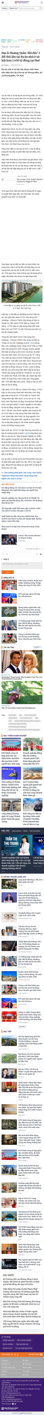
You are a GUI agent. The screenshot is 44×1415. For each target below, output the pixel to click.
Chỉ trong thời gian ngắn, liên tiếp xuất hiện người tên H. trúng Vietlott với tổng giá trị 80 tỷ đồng (21, 1324)
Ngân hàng (21, 1115)
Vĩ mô (3, 871)
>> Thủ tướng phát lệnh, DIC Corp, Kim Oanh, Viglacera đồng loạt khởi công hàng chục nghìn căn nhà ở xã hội (22, 476)
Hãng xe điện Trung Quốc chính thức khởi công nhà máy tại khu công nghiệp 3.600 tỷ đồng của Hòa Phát (29, 1015)
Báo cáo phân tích (22, 1344)
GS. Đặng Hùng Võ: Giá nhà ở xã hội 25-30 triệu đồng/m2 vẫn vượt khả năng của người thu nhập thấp (21, 490)
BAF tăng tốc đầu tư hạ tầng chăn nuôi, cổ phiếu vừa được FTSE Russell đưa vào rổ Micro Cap (32, 818)
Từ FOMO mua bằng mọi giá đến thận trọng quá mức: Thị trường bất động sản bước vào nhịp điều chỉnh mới (30, 1232)
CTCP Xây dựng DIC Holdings (17, 727)
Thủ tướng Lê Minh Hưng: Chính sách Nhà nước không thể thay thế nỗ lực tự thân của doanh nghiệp (11, 788)
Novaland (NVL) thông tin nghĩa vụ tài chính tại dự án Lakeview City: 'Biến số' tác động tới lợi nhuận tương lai (30, 1215)
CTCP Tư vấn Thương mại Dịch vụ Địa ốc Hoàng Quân (24, 730)
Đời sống (21, 1077)
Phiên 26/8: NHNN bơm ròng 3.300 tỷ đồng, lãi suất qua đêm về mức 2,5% (29, 974)
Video (25, 831)
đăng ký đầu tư (13, 718)
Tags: (3, 715)
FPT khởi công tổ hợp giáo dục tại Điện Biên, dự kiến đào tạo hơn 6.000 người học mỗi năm (11, 758)
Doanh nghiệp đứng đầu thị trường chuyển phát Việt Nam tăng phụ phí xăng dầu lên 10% (32, 758)
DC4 (32, 343)
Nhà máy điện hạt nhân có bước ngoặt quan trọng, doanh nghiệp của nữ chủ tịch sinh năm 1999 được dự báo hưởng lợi (22, 1314)
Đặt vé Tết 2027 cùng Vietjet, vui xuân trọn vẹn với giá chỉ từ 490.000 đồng (29, 1200)
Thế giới (20, 885)
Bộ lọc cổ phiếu (8, 1344)
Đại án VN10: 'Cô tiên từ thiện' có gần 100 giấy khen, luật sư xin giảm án (30, 1071)
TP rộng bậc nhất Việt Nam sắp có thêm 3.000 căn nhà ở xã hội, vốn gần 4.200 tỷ (21, 509)
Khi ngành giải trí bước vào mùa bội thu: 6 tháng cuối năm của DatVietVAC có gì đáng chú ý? (30, 1263)
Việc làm (20, 1100)
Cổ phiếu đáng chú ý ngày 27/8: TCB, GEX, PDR (29, 914)
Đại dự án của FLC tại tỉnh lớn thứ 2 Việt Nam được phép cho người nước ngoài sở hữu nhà (30, 1057)
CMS (23, 1413)
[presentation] (3, 848)
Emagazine (16, 831)
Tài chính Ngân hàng (24, 980)
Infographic (35, 831)
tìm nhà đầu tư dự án (26, 718)
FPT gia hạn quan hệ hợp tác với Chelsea (29, 595)
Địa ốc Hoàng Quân (30, 715)
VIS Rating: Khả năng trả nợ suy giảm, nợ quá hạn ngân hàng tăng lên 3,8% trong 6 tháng (30, 1108)
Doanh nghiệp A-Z (23, 936)
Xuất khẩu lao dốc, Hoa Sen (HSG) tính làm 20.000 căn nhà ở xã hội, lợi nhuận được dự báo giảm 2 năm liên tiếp (22, 518)
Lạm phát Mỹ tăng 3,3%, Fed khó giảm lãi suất (30, 881)
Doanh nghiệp (14, 47)
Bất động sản (22, 1064)
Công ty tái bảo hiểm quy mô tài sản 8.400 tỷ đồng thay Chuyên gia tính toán (29, 636)
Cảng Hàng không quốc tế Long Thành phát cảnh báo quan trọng (11, 817)
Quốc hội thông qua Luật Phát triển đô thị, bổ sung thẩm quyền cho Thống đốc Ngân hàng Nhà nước (30, 1248)
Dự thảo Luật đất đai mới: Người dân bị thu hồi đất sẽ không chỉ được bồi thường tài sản (29, 1186)
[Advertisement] (22, 24)
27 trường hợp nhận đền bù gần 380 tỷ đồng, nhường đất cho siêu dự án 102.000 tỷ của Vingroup (30, 624)
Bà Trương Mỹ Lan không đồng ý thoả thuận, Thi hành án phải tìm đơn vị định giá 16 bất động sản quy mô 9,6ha (21, 1281)
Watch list (13, 8)
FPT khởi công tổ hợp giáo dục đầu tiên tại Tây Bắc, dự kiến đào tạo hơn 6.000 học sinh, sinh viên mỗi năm (30, 1123)
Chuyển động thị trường (25, 918)
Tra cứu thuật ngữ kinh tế (23, 1348)
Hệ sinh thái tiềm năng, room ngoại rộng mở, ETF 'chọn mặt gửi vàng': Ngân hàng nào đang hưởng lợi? (29, 1139)
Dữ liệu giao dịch (8, 1340)
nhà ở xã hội (12, 715)
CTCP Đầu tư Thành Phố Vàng (17, 724)
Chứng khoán (6, 1364)
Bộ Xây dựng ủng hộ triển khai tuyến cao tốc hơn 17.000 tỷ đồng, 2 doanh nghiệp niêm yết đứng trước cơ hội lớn (30, 1041)
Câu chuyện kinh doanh (25, 1270)
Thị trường (26, 1371)
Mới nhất (25, 1360)
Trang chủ (5, 47)
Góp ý (6, 559)
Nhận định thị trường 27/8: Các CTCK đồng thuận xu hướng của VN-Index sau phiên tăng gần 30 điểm (29, 945)
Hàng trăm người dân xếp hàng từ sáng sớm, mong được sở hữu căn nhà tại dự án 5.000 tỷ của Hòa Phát (29, 611)
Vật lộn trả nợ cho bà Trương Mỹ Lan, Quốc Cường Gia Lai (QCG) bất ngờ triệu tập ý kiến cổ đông (30, 930)
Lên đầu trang (34, 1354)
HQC (27, 433)
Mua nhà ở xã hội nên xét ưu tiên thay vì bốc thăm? (21, 528)
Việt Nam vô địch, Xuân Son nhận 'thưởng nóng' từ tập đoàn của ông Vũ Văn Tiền (30, 583)
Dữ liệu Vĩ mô (7, 1348)
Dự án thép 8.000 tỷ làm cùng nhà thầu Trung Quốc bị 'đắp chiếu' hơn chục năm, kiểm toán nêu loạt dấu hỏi (29, 1170)
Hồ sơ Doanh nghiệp (24, 1340)
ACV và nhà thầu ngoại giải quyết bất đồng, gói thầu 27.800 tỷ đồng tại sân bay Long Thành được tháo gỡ (32, 788)
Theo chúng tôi (7, 1354)
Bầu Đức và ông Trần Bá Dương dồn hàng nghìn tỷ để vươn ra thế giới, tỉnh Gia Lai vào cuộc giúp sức (21, 1304)
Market (4, 8)
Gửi (8, 572)
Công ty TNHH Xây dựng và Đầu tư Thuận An (27, 721)
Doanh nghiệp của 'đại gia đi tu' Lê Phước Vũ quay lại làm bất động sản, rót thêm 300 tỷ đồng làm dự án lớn (22, 500)
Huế (20, 715)
